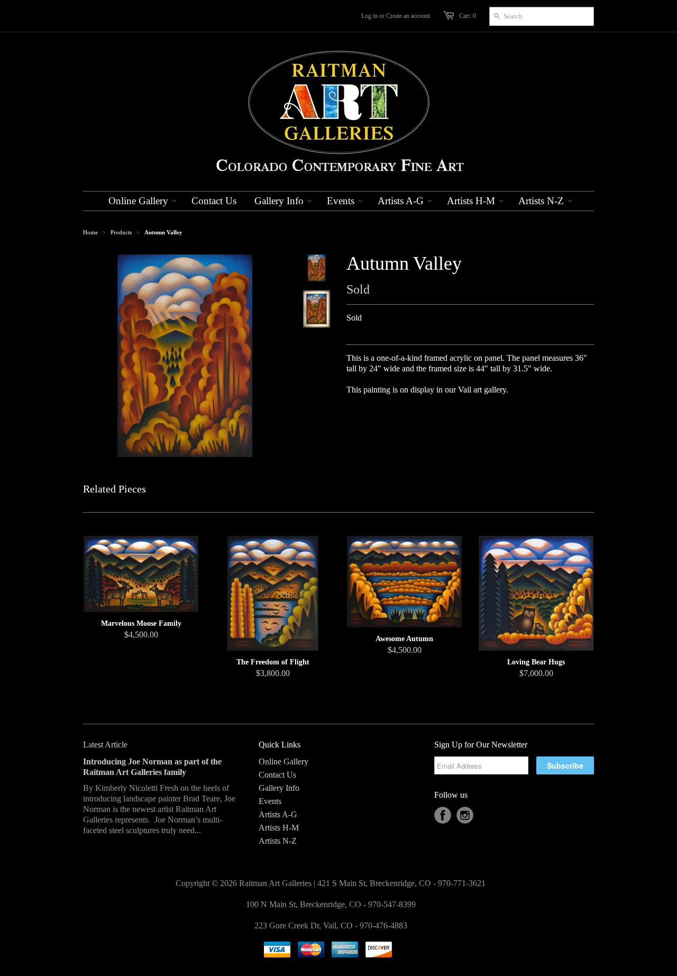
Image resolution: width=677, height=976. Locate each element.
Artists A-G (278, 814)
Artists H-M (279, 827)
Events (270, 801)
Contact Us (277, 774)
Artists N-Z (278, 840)
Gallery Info (279, 787)
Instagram (464, 815)
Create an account (408, 16)
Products (121, 232)
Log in (369, 16)
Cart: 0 (467, 16)
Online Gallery (283, 761)
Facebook (442, 815)
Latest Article (105, 744)
